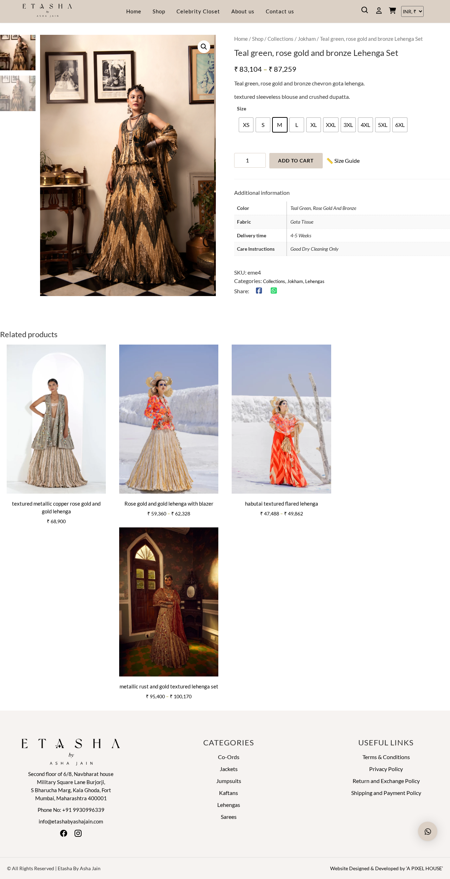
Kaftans (228, 792)
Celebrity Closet (198, 11)
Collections (281, 39)
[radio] (246, 125)
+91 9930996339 (83, 810)
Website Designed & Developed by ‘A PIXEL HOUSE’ (386, 868)
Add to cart (296, 160)
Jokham (307, 39)
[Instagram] (78, 835)
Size (241, 108)
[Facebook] (64, 835)
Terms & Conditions (386, 756)
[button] (204, 46)
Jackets (229, 768)
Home (133, 11)
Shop (159, 11)
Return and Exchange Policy (386, 780)
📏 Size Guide (343, 160)
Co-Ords (228, 756)
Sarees (229, 816)
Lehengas (314, 281)
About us (243, 11)
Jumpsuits (228, 780)
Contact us (280, 11)
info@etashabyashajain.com (71, 821)
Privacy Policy (386, 768)
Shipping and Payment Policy (386, 792)
